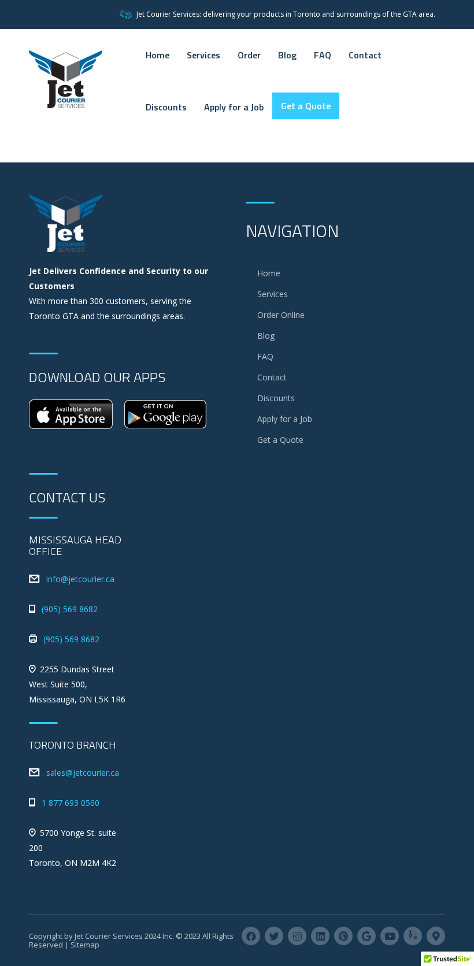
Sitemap (85, 944)
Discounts (166, 107)
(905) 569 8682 (70, 609)
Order (249, 55)
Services (203, 55)
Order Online (281, 314)
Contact (365, 55)
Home (157, 55)
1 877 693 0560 (70, 802)
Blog (287, 55)
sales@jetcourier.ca (82, 772)
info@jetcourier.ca (80, 578)
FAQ (322, 55)
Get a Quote (306, 106)
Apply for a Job (234, 107)
